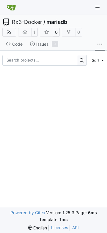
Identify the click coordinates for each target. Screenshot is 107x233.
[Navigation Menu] (98, 7)
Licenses (59, 227)
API (75, 227)
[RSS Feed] (9, 32)
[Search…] (82, 60)
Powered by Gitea (27, 212)
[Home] (11, 7)
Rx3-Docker (27, 22)
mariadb (56, 22)
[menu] (97, 60)
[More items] (100, 44)
